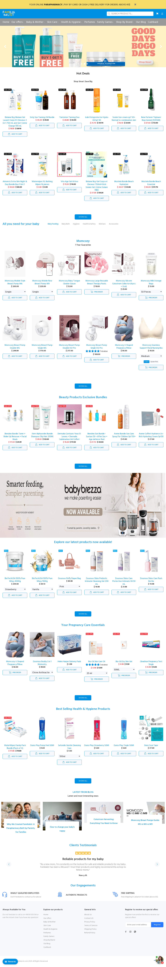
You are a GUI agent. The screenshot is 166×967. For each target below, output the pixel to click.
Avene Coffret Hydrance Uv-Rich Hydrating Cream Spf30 (151, 437)
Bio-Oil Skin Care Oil (96, 663)
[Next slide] (160, 47)
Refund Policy (89, 934)
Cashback (47, 949)
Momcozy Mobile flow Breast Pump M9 (42, 284)
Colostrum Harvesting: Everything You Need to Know (104, 823)
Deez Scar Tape (151, 747)
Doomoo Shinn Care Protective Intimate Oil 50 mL (123, 583)
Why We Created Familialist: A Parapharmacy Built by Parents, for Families (20, 830)
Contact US (88, 920)
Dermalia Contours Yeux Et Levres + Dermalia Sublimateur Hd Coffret (69, 438)
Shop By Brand (49, 941)
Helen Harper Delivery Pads (69, 663)
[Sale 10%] (15, 730)
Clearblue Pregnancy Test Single (151, 665)
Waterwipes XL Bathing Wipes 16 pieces (42, 185)
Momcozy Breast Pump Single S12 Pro (96, 348)
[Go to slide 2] (81, 66)
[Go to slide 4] (87, 66)
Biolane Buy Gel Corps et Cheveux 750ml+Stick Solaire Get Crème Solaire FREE (97, 188)
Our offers (47, 920)
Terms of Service (90, 927)
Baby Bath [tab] (66, 225)
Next (157, 866)
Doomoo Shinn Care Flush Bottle (151, 582)
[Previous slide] (5, 47)
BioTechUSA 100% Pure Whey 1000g (42, 582)
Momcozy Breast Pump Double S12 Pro (69, 348)
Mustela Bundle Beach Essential (151, 185)
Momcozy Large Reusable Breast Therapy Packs (96, 284)
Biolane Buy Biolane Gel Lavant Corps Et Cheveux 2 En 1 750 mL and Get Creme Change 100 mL (15, 124)
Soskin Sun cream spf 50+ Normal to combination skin (124, 121)
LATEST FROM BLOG (83, 794)
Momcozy (83, 243)
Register (157, 926)
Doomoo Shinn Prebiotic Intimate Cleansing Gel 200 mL (96, 583)
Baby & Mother (49, 923)
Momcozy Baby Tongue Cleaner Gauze (69, 284)
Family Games (48, 938)
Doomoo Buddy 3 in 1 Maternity (42, 665)
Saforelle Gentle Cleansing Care (69, 749)
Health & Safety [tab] (89, 225)
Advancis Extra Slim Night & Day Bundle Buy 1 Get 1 (15, 185)
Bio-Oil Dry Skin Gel (124, 663)
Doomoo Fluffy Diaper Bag (69, 580)
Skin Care (47, 927)
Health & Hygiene (50, 931)
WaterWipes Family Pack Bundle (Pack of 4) (15, 749)
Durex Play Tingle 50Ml (124, 747)
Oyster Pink (154, 363)
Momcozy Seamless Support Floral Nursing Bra (151, 348)
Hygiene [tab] (76, 225)
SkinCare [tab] (102, 225)
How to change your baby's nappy (62, 831)
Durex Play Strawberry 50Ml (96, 747)
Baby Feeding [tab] (53, 225)
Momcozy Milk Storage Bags (151, 284)
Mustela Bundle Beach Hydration (124, 185)
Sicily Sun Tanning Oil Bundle (42, 119)
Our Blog (46, 945)
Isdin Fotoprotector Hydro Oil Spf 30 (96, 121)
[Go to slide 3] (84, 66)
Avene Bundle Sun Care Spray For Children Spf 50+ (124, 437)
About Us (88, 916)
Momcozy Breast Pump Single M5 (42, 348)
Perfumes (47, 934)
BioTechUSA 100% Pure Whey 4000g (15, 582)
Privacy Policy (89, 923)
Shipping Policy (90, 931)
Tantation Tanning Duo (69, 119)
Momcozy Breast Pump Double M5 (15, 348)
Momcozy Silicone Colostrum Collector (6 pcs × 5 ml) (124, 285)
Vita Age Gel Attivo (69, 183)
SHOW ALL (83, 218)
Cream (146, 363)
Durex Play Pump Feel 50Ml (42, 747)
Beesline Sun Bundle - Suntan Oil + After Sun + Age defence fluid (96, 438)
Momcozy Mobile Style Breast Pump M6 (15, 284)
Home (45, 916)
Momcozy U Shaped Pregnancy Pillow (124, 348)
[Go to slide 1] (78, 66)
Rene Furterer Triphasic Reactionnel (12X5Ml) (151, 121)
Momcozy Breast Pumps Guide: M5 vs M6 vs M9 (145, 824)
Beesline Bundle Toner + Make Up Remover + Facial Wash (15, 438)
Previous (8, 866)
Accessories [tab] (113, 225)
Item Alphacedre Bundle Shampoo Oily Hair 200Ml (42, 437)
